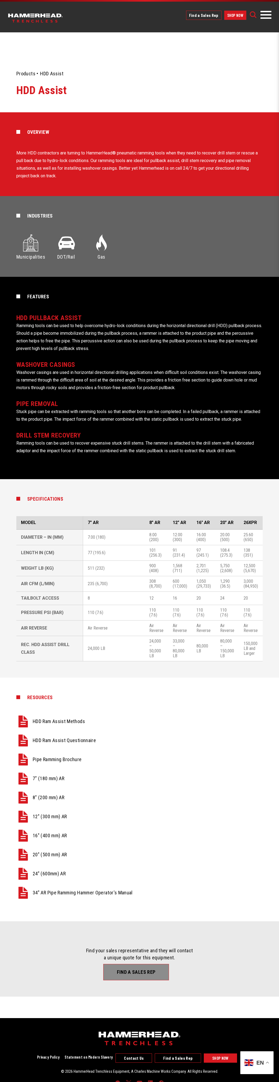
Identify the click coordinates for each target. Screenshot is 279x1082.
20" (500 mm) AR (50, 854)
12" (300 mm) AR (50, 816)
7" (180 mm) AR (48, 778)
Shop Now (235, 15)
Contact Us (134, 1058)
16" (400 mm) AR (50, 835)
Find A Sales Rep (136, 972)
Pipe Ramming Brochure (57, 759)
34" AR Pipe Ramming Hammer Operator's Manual (83, 892)
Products (25, 73)
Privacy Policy (48, 1057)
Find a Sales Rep (204, 15)
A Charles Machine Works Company (158, 1071)
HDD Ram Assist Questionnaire (64, 740)
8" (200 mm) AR (48, 797)
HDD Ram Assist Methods (59, 721)
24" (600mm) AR (49, 873)
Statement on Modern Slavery (89, 1057)
